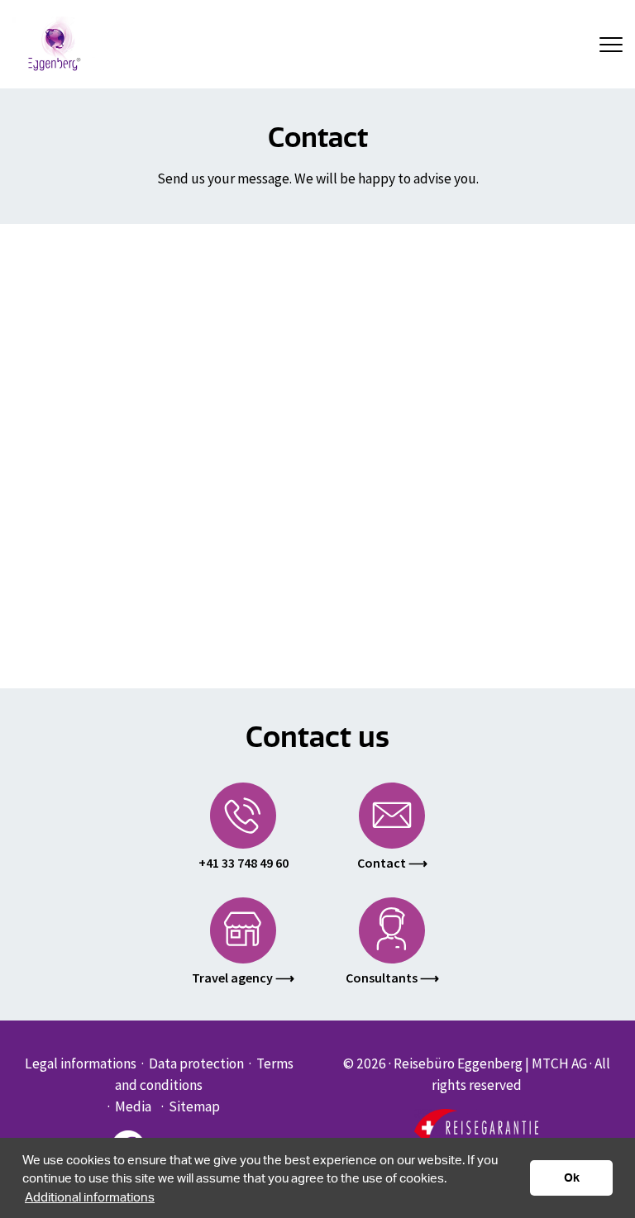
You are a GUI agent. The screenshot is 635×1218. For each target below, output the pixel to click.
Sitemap (194, 1106)
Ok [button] (572, 1177)
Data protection (196, 1063)
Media (133, 1106)
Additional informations (90, 1196)
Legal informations (80, 1063)
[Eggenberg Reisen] (53, 43)
